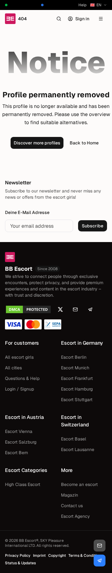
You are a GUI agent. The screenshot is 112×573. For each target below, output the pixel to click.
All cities (13, 368)
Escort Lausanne (77, 449)
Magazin (69, 495)
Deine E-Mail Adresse (27, 212)
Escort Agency (75, 516)
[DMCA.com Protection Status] (28, 309)
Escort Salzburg (20, 442)
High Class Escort (22, 484)
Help (82, 4)
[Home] (56, 257)
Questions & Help (22, 378)
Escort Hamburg (77, 389)
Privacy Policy (17, 555)
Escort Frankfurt (77, 378)
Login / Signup (19, 389)
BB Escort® (29, 540)
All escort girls (19, 357)
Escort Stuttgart (76, 399)
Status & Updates (20, 563)
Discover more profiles (37, 143)
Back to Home (84, 143)
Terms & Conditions (85, 555)
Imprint (39, 555)
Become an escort (79, 484)
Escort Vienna (18, 431)
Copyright (57, 555)
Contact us (72, 505)
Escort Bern (16, 452)
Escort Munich (75, 368)
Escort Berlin (73, 357)
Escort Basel (73, 439)
